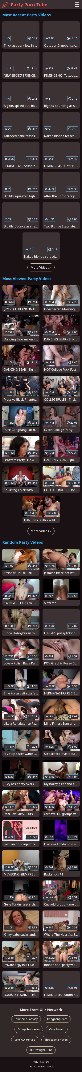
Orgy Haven (56, 1029)
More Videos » (41, 267)
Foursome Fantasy (26, 1019)
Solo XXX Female (24, 1039)
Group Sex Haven (29, 1029)
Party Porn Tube (29, 4)
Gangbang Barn (57, 1019)
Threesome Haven (56, 1039)
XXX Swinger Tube (41, 1050)
